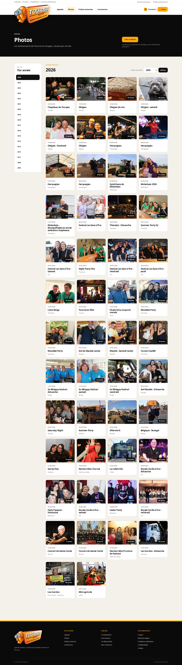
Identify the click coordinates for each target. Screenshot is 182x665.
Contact (140, 635)
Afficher (163, 70)
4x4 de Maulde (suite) (89, 350)
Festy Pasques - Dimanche (55, 511)
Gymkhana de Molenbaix (117, 185)
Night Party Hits (87, 268)
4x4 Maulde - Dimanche (152, 389)
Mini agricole (85, 592)
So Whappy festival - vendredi (120, 390)
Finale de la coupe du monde (120, 311)
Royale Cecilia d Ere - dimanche (151, 470)
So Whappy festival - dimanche (58, 390)
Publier (162, 9)
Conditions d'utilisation (145, 641)
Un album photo (106, 641)
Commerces (102, 9)
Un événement (106, 635)
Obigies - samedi (149, 107)
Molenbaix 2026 (149, 184)
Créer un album (130, 39)
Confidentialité (143, 645)
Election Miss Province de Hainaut (121, 552)
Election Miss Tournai (89, 468)
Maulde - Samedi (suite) (121, 350)
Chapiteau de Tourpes (59, 107)
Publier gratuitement (160, 2)
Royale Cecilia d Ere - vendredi (151, 511)
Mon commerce (106, 645)
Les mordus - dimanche (152, 551)
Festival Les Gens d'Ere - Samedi (59, 270)
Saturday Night (55, 430)
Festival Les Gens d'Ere (90, 225)
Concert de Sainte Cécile (60, 551)
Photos (71, 9)
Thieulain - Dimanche (120, 225)
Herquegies (115, 145)
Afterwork (115, 430)
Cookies (140, 648)
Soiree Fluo (53, 468)
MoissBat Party (148, 309)
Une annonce (105, 638)
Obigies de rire (117, 107)
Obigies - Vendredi (57, 145)
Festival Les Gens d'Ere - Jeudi (153, 270)
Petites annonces (85, 9)
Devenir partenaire (143, 2)
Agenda (60, 9)
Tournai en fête (86, 309)
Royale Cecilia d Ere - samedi (89, 511)
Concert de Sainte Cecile (91, 551)
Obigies (82, 107)
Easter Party (116, 510)
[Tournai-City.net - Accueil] (32, 14)
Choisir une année (137, 70)
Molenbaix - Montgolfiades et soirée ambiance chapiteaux (60, 228)
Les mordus (53, 592)
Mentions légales (144, 638)
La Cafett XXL (116, 468)
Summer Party (86, 430)
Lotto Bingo (54, 309)
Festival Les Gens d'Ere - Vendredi (121, 270)
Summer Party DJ (149, 225)
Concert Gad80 (148, 350)
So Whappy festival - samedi (89, 390)
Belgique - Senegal (150, 430)
